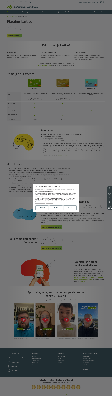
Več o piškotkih (49, 203)
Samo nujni (42, 207)
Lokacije (109, 190)
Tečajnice (110, 208)
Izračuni (109, 204)
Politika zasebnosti (40, 203)
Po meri (56, 207)
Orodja (109, 194)
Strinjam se (70, 207)
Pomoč (109, 199)
